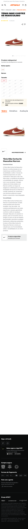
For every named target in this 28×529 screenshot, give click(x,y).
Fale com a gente (7, 480)
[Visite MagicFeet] (23, 501)
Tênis (2, 9)
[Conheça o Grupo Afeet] (3, 501)
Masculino (8, 9)
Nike (14, 9)
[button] (4, 5)
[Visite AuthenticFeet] (12, 501)
